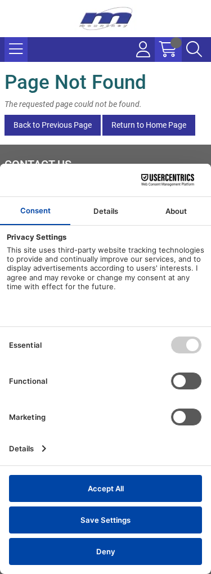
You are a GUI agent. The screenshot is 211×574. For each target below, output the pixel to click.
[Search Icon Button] (194, 49)
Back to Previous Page (53, 124)
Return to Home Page (148, 124)
